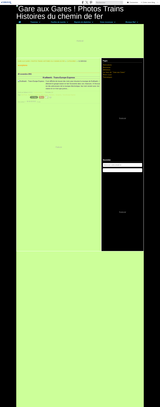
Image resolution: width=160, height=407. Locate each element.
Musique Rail (131, 22)
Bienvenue (106, 67)
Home (20, 21)
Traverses (34, 22)
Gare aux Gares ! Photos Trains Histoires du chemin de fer (41, 61)
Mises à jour (107, 75)
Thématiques (107, 77)
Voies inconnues (106, 22)
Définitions (106, 70)
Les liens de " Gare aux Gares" (114, 72)
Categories (71, 61)
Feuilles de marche (58, 22)
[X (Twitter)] (86, 2)
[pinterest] (90, 2)
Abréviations (107, 65)
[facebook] (82, 2)
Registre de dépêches (82, 22)
